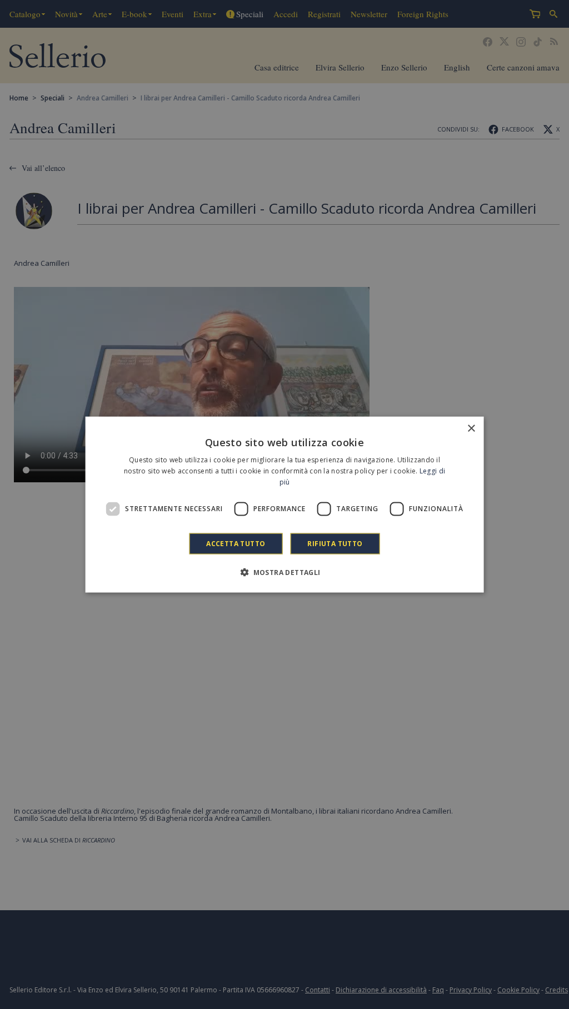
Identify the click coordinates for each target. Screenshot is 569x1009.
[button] (284, 571)
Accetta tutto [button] (235, 543)
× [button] (471, 429)
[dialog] (285, 505)
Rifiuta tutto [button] (334, 543)
